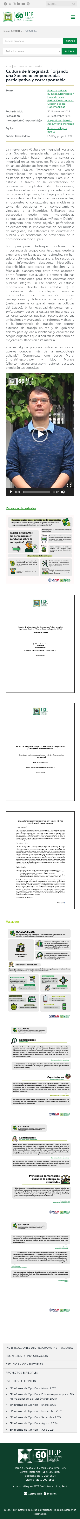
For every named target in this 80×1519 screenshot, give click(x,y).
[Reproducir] (11, 492)
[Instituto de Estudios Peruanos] (18, 17)
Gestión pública (56, 104)
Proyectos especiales (22, 1372)
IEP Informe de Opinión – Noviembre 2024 (36, 1411)
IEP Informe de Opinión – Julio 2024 (31, 1429)
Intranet (51, 1493)
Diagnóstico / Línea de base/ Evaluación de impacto (60, 97)
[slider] (36, 492)
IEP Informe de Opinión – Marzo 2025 (32, 1388)
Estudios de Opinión (21, 1381)
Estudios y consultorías (28, 66)
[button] (40, 434)
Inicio (6, 31)
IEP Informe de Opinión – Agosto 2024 (33, 1423)
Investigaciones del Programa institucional (39, 1347)
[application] (40, 434)
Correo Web (35, 1493)
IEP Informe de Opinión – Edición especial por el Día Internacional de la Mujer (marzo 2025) (41, 1396)
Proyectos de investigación (27, 1355)
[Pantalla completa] (69, 486)
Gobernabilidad (56, 107)
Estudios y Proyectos (17, 30)
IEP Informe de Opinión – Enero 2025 (32, 1404)
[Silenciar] (63, 492)
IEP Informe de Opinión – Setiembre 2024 (35, 1417)
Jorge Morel (54, 120)
